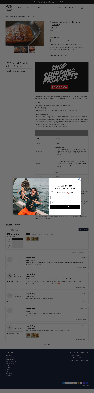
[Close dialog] (79, 180)
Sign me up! (65, 207)
